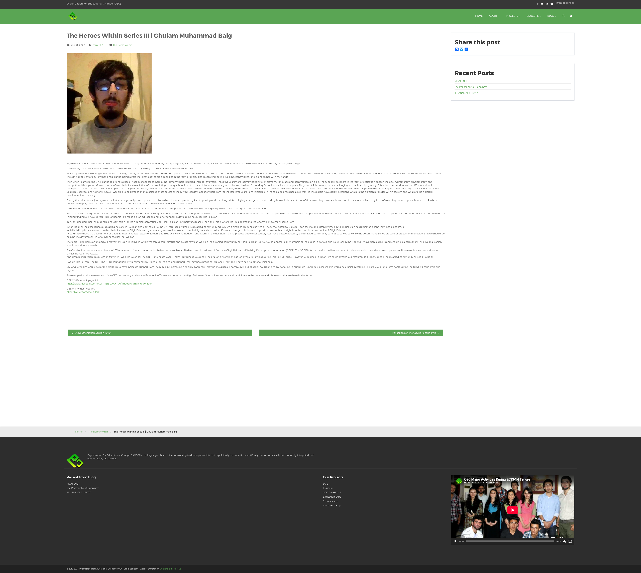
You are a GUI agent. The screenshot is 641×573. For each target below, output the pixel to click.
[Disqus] (256, 384)
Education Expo (332, 496)
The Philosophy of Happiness (471, 86)
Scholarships (330, 501)
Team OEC (97, 45)
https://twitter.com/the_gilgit (83, 292)
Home (479, 15)
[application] (512, 510)
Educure (533, 15)
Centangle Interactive (170, 568)
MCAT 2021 (461, 80)
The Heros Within (122, 45)
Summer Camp (332, 505)
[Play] (455, 541)
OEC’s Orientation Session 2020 (93, 332)
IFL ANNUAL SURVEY (467, 92)
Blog (551, 15)
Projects (512, 15)
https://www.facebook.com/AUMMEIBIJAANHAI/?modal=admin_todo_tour (109, 283)
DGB (325, 483)
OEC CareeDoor (332, 492)
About (493, 15)
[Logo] (73, 17)
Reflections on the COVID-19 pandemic (414, 332)
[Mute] (564, 541)
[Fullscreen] (570, 541)
